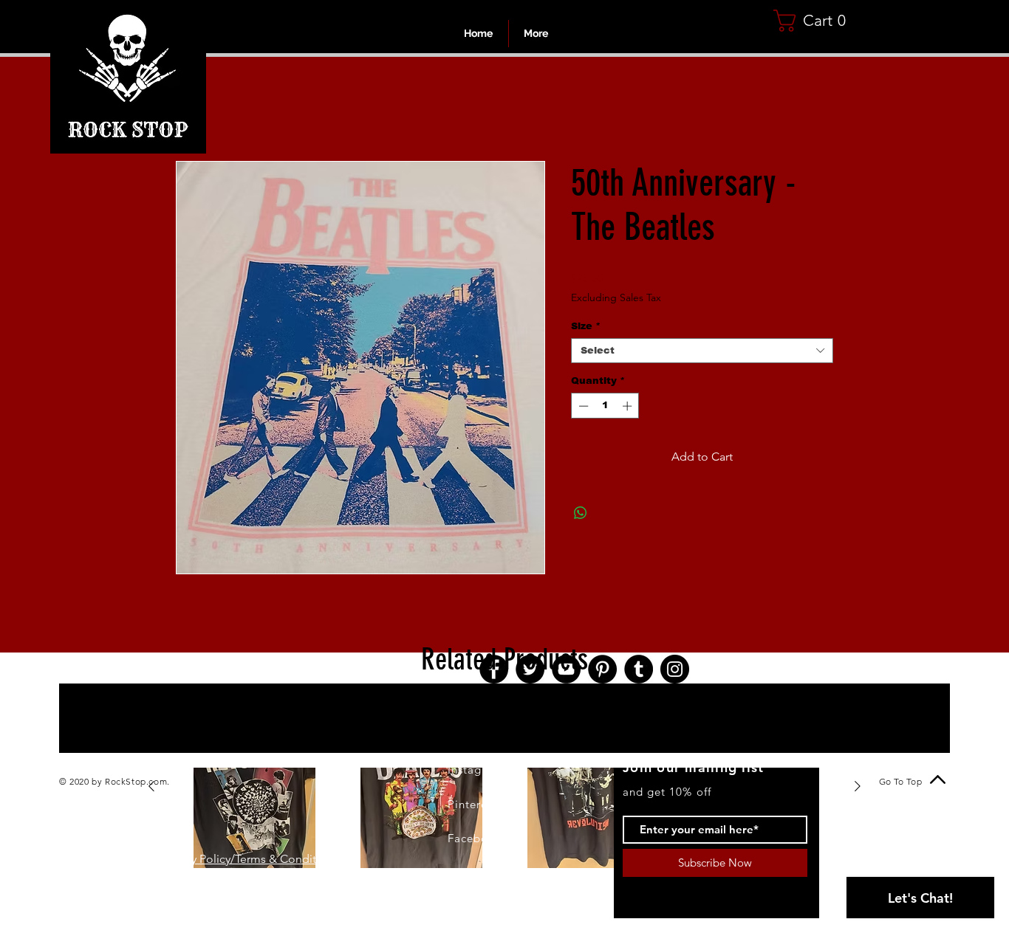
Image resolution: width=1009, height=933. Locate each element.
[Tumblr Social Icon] (638, 671)
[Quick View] (254, 789)
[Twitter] (530, 671)
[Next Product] (857, 788)
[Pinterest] (602, 671)
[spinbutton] (605, 408)
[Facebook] (493, 671)
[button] (815, 21)
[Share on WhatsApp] (580, 515)
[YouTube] (566, 671)
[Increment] (628, 408)
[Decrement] (582, 408)
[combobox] (702, 352)
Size (586, 328)
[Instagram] (674, 671)
